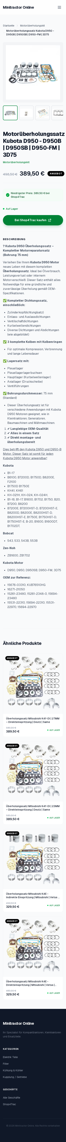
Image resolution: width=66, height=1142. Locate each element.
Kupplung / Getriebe (15, 1077)
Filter (6, 1063)
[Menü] (59, 7)
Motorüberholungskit (32, 25)
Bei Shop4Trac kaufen (30, 220)
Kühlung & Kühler (13, 1070)
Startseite (8, 25)
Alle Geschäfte (11, 1097)
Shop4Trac (9, 1104)
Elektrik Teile (10, 1057)
